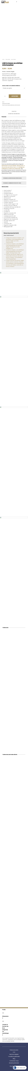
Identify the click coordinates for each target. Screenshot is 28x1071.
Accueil (3, 59)
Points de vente (14, 1050)
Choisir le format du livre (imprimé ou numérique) (11, 85)
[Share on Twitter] (1, 272)
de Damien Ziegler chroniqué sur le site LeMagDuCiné (15, 246)
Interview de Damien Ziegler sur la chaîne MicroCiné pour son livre (14, 257)
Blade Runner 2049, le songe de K (18, 863)
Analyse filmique (13, 59)
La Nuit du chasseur (17, 105)
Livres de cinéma (8, 59)
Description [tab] (14, 111)
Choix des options (6, 742)
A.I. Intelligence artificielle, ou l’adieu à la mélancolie (6, 988)
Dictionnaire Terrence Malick (18, 735)
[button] (15, 1)
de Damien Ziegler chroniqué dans (15, 251)
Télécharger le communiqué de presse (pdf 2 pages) (12, 183)
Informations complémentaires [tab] (14, 113)
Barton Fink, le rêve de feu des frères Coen (18, 987)
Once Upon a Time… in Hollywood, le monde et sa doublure (6, 865)
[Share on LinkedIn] (1, 275)
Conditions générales (14, 1056)
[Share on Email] (1, 278)
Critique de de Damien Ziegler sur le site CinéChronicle (15, 240)
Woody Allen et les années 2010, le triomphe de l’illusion (7, 737)
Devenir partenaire (14, 1063)
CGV (14, 1052)
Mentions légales (14, 1054)
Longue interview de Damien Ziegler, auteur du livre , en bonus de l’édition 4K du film (15, 263)
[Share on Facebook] (1, 269)
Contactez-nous (14, 1061)
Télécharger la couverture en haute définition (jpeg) (12, 178)
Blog (14, 1058)
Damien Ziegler (12, 105)
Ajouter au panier (14, 96)
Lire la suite (17, 866)
